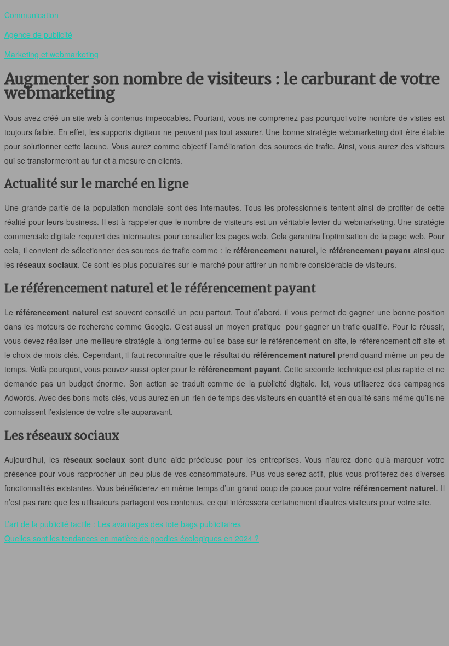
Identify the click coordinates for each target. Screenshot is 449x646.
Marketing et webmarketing (51, 54)
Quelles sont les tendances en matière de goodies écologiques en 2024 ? (131, 538)
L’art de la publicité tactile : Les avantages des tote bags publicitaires (122, 523)
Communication (31, 14)
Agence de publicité (38, 34)
